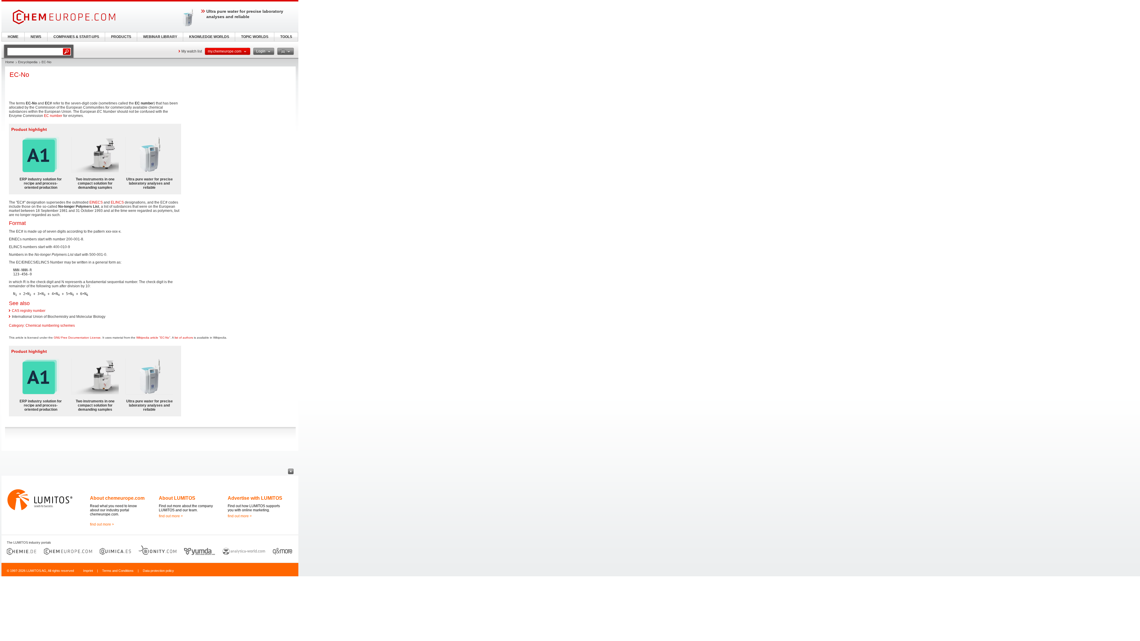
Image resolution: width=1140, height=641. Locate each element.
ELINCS (117, 202)
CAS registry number (28, 311)
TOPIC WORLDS (254, 37)
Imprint (88, 570)
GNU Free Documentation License (77, 337)
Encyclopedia (27, 62)
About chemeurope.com (117, 498)
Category (16, 325)
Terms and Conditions (118, 570)
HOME (13, 37)
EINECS (96, 202)
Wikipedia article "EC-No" (153, 337)
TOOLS (286, 37)
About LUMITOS (177, 498)
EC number (53, 116)
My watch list (191, 51)
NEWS (36, 37)
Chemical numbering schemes (50, 325)
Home (9, 62)
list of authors (184, 337)
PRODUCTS (121, 37)
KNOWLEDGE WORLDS (209, 37)
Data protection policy (158, 570)
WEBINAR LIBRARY (160, 37)
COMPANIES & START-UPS (76, 37)
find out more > (102, 524)
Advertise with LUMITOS (255, 498)
